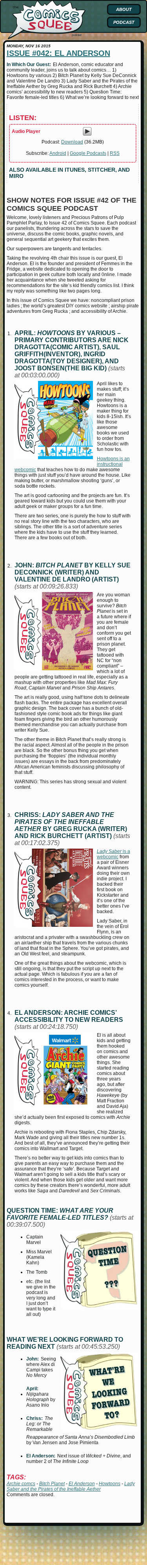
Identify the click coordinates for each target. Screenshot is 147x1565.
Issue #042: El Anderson (58, 53)
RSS (115, 153)
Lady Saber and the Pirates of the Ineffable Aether (71, 1486)
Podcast (123, 22)
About (124, 9)
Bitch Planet (52, 1483)
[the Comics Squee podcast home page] (46, 37)
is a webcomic (113, 854)
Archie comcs (21, 1483)
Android (57, 153)
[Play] (87, 134)
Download (72, 142)
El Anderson (82, 1483)
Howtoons (109, 1483)
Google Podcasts (88, 153)
